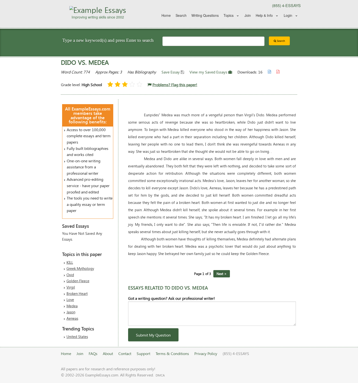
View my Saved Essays (208, 71)
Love (70, 299)
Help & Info (264, 15)
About (108, 353)
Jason (70, 312)
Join (248, 15)
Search (181, 15)
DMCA (160, 375)
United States (77, 336)
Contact (124, 353)
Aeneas (72, 318)
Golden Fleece (77, 280)
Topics (229, 15)
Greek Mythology (80, 268)
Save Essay (171, 71)
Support (143, 353)
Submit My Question (153, 334)
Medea (72, 305)
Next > (222, 273)
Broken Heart (77, 293)
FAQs (93, 353)
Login (288, 15)
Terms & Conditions (172, 353)
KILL (69, 262)
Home (166, 15)
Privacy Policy (205, 353)
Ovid (70, 274)
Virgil (70, 287)
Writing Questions (205, 15)
